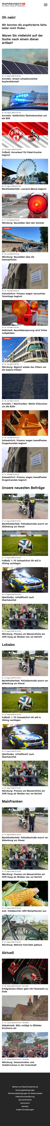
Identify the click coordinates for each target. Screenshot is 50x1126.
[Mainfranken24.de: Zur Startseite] (13, 4)
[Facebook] (18, 1079)
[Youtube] (32, 1079)
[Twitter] (25, 1079)
